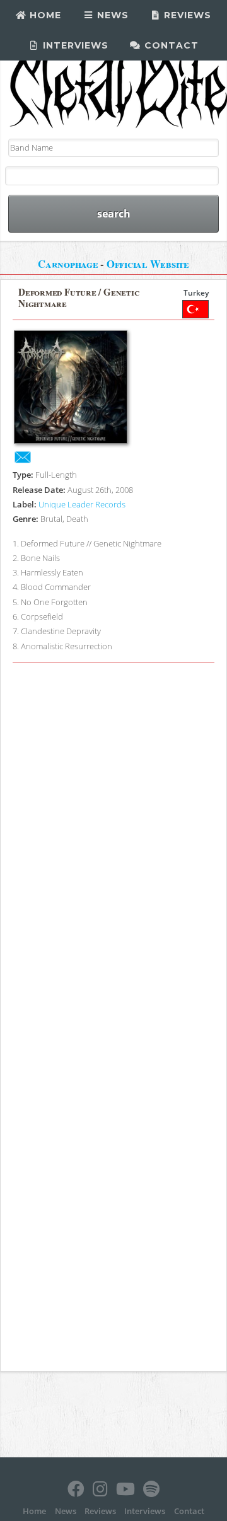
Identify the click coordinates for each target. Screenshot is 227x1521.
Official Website (148, 264)
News (111, 15)
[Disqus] (113, 843)
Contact (170, 45)
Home (43, 15)
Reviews (186, 15)
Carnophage (68, 264)
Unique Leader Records (81, 504)
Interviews (74, 45)
